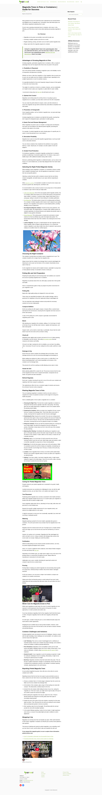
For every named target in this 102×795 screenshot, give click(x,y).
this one (36, 550)
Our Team (43, 773)
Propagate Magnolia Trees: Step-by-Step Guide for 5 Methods (38, 738)
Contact (43, 775)
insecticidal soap (45, 650)
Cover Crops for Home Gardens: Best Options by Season (74, 29)
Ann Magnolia (27, 200)
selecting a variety (29, 182)
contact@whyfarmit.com (28, 780)
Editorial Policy (66, 775)
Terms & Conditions (67, 773)
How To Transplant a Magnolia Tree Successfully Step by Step (38, 736)
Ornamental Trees (29, 13)
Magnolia (23, 13)
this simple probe (47, 339)
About (42, 772)
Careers (43, 776)
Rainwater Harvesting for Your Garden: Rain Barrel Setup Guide (74, 23)
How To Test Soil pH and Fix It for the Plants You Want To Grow (75, 34)
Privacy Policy (66, 772)
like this (39, 92)
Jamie (25, 11)
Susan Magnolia (28, 215)
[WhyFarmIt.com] (27, 2)
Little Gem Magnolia (29, 192)
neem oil (53, 650)
